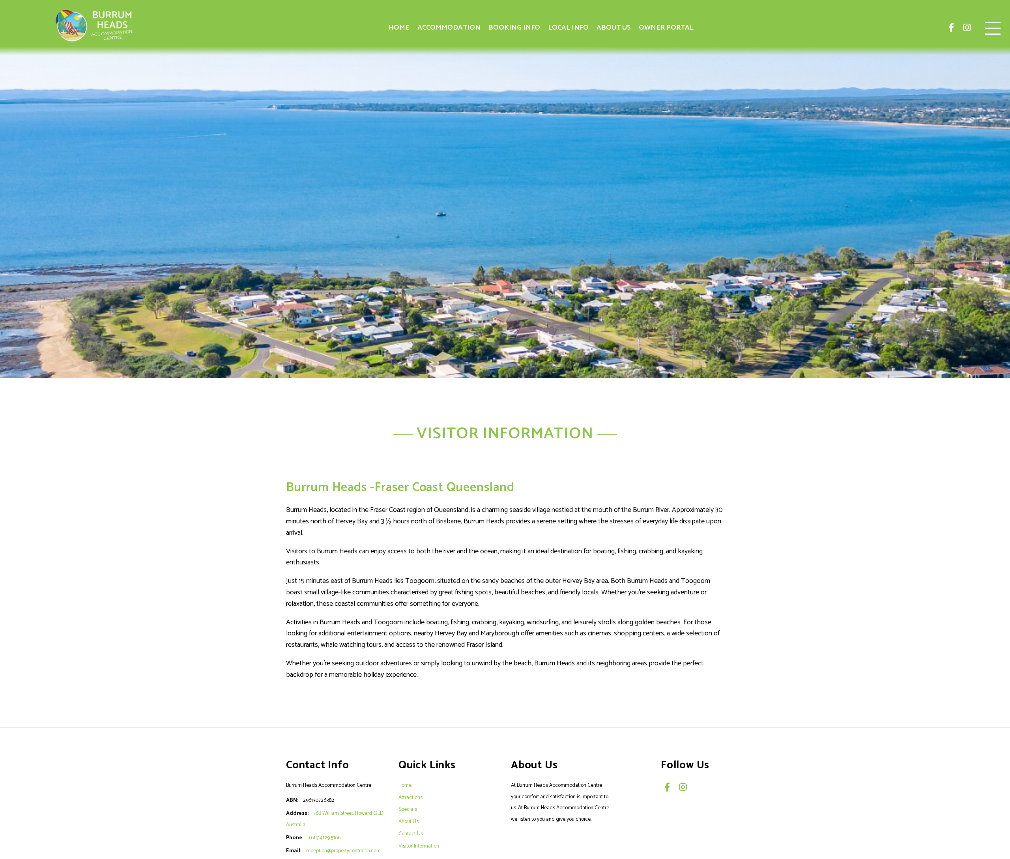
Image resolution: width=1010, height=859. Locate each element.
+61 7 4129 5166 (324, 837)
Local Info (568, 28)
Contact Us (410, 833)
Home (399, 28)
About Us (614, 28)
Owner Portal (666, 28)
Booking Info (514, 28)
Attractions (410, 797)
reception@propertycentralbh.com (343, 850)
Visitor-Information (418, 846)
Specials (407, 809)
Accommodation (449, 28)
